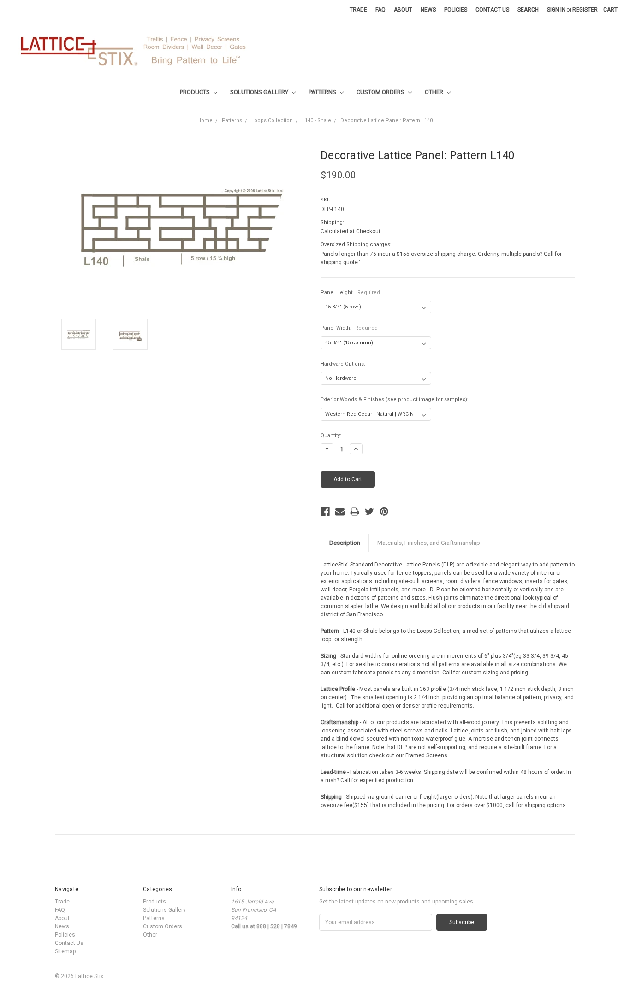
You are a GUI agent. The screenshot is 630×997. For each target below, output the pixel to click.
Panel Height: (350, 292)
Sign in (556, 9)
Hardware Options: (343, 364)
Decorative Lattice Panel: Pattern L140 (386, 121)
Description (344, 542)
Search (528, 9)
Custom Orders (381, 91)
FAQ (380, 9)
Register (585, 9)
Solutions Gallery (260, 91)
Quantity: (331, 435)
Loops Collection (272, 121)
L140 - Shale (316, 121)
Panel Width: (349, 328)
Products (195, 91)
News (428, 9)
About (403, 9)
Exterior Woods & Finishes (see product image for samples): (395, 399)
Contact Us (492, 9)
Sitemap (65, 951)
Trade (358, 9)
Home (205, 121)
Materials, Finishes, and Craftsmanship (428, 542)
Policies (455, 9)
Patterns (323, 91)
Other (435, 91)
